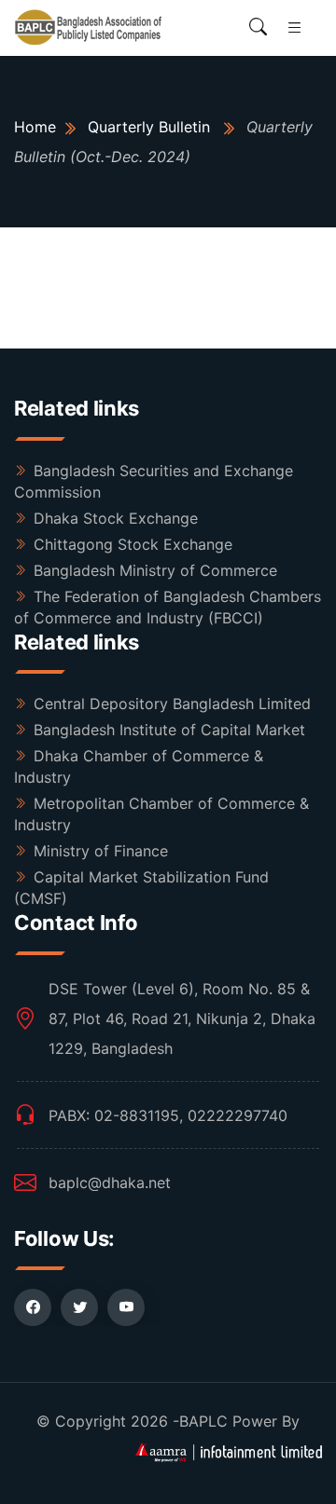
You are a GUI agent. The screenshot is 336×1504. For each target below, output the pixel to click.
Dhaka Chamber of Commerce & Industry (138, 766)
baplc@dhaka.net (110, 1182)
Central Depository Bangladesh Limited (172, 703)
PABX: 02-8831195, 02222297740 (168, 1115)
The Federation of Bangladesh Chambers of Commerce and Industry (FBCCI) (167, 607)
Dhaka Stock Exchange (116, 518)
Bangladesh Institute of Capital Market (169, 729)
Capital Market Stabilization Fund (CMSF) (141, 888)
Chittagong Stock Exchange (133, 544)
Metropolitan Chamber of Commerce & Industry (161, 814)
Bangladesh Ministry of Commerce (155, 570)
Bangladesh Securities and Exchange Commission (153, 481)
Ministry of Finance (101, 850)
